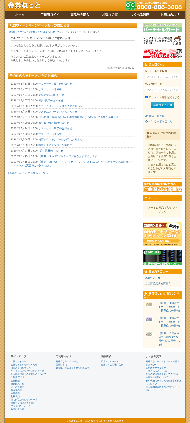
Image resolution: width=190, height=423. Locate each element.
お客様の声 (110, 14)
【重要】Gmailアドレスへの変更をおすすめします (67, 156)
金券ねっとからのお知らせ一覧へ (28, 173)
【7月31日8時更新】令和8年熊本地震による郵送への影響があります (78, 117)
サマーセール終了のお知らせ (55, 83)
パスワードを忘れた (160, 121)
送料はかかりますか (156, 367)
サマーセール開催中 (50, 89)
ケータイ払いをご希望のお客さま (27, 370)
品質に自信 (61, 364)
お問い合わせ (169, 14)
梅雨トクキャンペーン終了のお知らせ (60, 139)
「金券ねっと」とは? (156, 370)
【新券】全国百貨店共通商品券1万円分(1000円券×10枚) (169, 338)
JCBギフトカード (155, 277)
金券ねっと (24, 5)
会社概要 (15, 393)
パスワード (155, 84)
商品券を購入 (80, 14)
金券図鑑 (15, 380)
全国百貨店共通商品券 (158, 283)
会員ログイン (161, 105)
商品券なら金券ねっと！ (68, 361)
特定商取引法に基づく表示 (24, 399)
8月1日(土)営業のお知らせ (53, 122)
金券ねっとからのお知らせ (42, 31)
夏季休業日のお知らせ (51, 94)
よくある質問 (139, 14)
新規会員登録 (156, 116)
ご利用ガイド (49, 14)
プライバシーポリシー (22, 405)
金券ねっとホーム (18, 31)
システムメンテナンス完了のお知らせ (60, 106)
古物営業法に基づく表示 (23, 402)
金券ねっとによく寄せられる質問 (72, 367)
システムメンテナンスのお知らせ (57, 111)
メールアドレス (157, 71)
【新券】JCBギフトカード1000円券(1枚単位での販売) (169, 321)
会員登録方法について (157, 377)
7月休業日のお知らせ (50, 150)
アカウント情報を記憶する (164, 97)
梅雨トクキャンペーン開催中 (55, 145)
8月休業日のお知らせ (50, 100)
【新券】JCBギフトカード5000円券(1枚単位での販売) (169, 306)
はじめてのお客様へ (21, 367)
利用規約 (15, 396)
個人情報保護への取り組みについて (28, 373)
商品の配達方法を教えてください (162, 373)
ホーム (20, 14)
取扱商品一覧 (17, 383)
